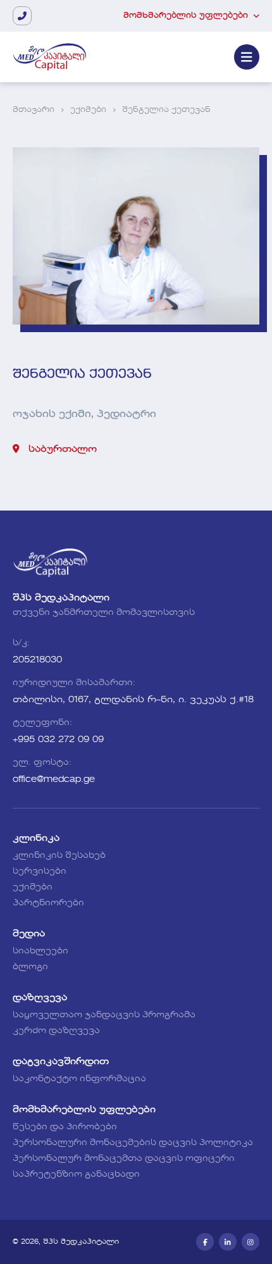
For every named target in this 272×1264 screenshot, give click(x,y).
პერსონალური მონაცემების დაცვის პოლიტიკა (133, 1143)
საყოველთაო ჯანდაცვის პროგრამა (104, 1015)
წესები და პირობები (65, 1127)
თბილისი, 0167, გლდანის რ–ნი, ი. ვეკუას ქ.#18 (133, 699)
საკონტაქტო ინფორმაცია (79, 1079)
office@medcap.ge (54, 779)
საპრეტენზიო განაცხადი (76, 1174)
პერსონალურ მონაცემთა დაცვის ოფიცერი (124, 1159)
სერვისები (39, 871)
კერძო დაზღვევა (56, 1031)
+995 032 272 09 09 (58, 739)
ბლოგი (30, 967)
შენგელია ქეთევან (166, 110)
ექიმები (88, 110)
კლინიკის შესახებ (59, 856)
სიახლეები (40, 951)
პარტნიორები (48, 903)
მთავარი (33, 110)
